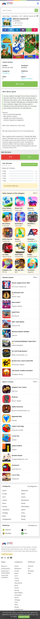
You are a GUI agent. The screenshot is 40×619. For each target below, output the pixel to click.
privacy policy (5, 568)
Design (23, 516)
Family (23, 519)
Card (3, 497)
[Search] (36, 10)
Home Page (6, 16)
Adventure (24, 490)
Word (4, 516)
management (6, 519)
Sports (23, 510)
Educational (25, 500)
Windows (8, 533)
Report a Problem (27, 79)
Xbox (25, 533)
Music (4, 503)
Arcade (4, 494)
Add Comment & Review (29, 164)
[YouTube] (10, 557)
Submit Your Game (7, 554)
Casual (4, 500)
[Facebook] (4, 557)
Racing (4, 506)
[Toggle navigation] (38, 4)
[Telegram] (7, 557)
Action (4, 490)
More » (35, 193)
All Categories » (33, 486)
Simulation (14, 16)
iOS (21, 16)
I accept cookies (24, 617)
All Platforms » (33, 525)
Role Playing (25, 506)
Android (8, 530)
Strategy (5, 513)
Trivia (23, 513)
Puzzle (23, 503)
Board (23, 494)
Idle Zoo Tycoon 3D (29, 16)
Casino (23, 497)
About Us (4, 566)
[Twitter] (2, 557)
